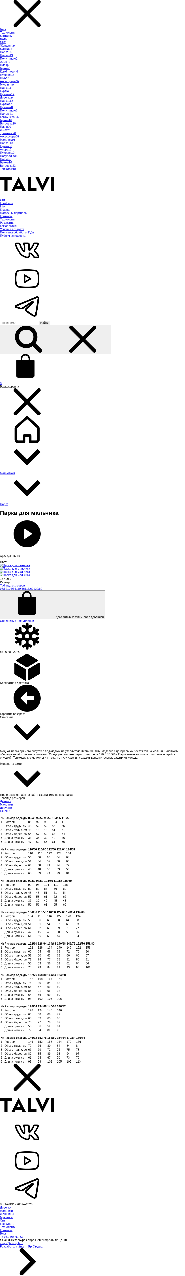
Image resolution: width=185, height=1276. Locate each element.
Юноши (5, 811)
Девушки (6, 807)
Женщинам (7, 45)
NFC (3, 42)
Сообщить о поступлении (17, 620)
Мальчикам (7, 139)
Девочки (5, 801)
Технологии (8, 32)
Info (2, 206)
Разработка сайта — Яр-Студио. (21, 1246)
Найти (44, 322)
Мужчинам (7, 84)
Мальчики (6, 804)
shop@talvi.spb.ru (11, 1243)
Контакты (6, 35)
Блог (3, 29)
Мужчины (6, 1217)
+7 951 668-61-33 (11, 1236)
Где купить (7, 1223)
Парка (4, 504)
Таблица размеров (12, 585)
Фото (3, 39)
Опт (2, 200)
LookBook (6, 203)
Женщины (7, 1214)
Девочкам (6, 97)
